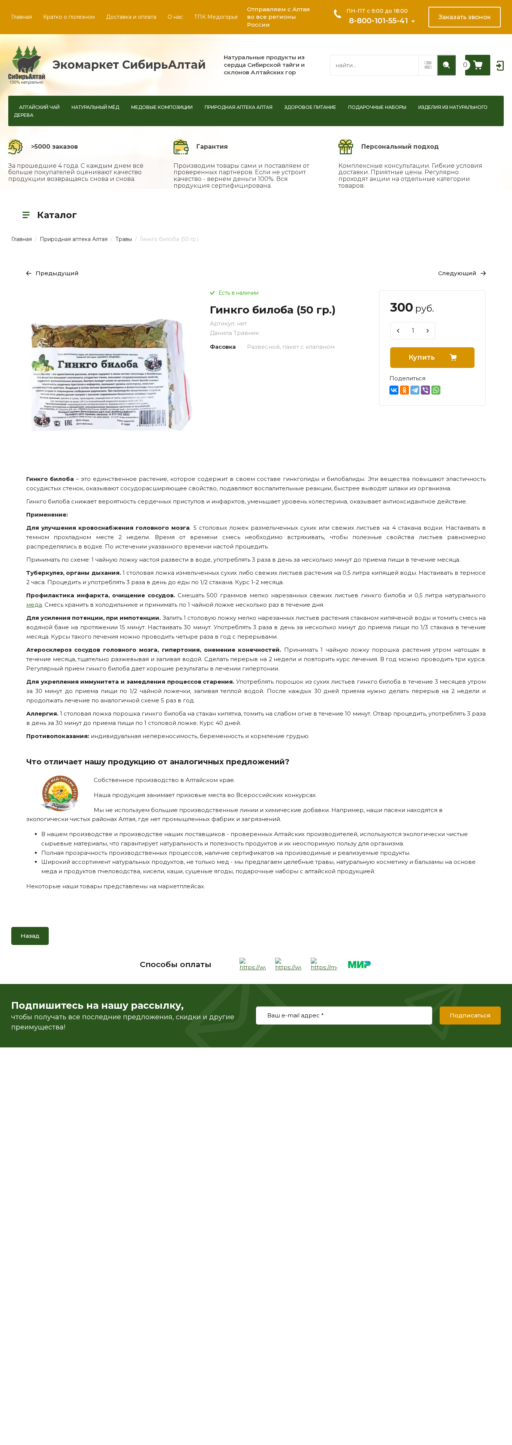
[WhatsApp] (435, 390)
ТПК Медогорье (216, 17)
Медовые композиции (162, 107)
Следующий (457, 273)
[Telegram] (414, 390)
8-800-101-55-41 (378, 20)
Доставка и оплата (131, 17)
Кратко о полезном (69, 17)
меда (34, 604)
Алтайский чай (39, 107)
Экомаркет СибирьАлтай (129, 65)
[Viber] (425, 390)
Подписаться (470, 1015)
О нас (175, 17)
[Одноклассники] (404, 390)
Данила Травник (234, 332)
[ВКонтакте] (393, 390)
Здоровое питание (310, 107)
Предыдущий (57, 273)
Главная (21, 17)
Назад (30, 935)
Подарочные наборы (377, 107)
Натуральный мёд (95, 107)
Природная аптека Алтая (238, 107)
